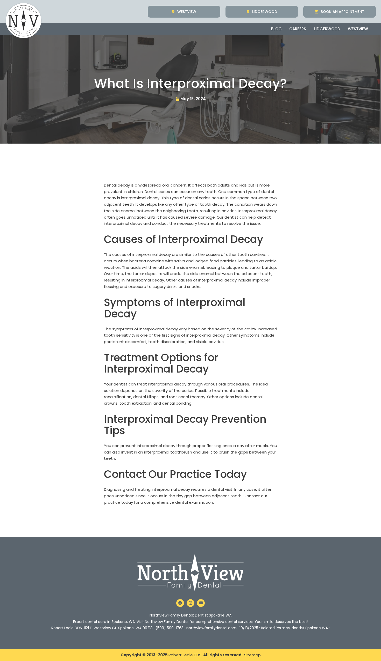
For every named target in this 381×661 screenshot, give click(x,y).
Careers (297, 29)
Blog (276, 29)
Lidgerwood (327, 29)
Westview (358, 29)
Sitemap (252, 655)
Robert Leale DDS (184, 655)
